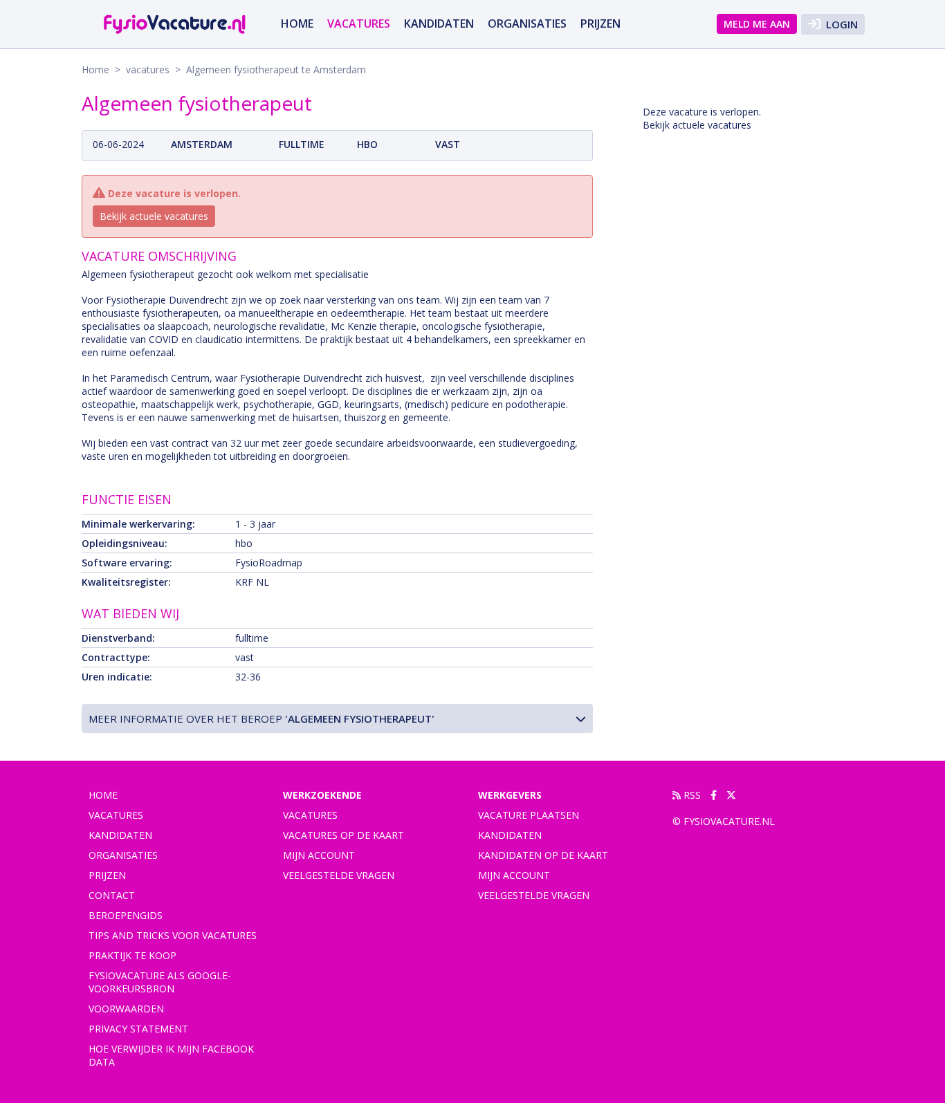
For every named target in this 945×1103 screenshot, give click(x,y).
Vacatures (310, 815)
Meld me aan (757, 23)
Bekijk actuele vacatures (154, 216)
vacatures (358, 23)
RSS (691, 794)
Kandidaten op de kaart (543, 855)
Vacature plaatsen (528, 815)
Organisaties (527, 23)
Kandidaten (439, 23)
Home (297, 23)
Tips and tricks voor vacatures (173, 935)
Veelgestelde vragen (338, 875)
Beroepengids (126, 915)
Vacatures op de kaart (343, 835)
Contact (112, 895)
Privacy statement (138, 1028)
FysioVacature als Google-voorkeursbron (160, 982)
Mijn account (319, 855)
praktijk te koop (132, 955)
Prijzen (600, 23)
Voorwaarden (126, 1008)
